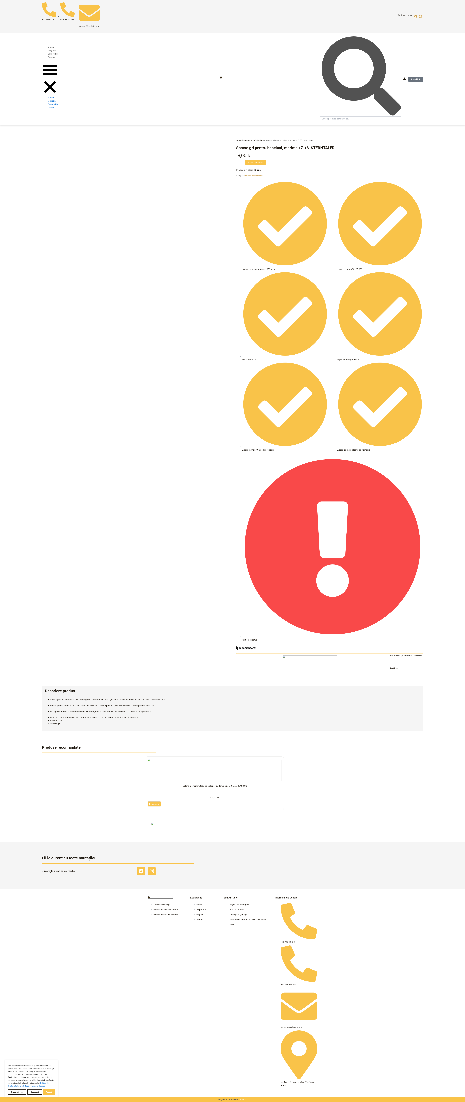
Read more (154, 804)
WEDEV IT (244, 1099)
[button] (50, 79)
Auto (180, 826)
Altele (68, 826)
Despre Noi (53, 53)
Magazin (52, 50)
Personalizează (17, 1092)
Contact (52, 57)
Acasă (51, 47)
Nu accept (35, 1092)
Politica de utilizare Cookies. (34, 1086)
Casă (236, 826)
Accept (49, 1092)
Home (239, 140)
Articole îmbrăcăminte (253, 140)
